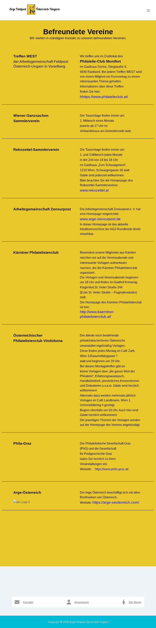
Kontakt (28, 602)
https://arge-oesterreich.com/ (115, 502)
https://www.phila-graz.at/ (111, 469)
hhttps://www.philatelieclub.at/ (104, 97)
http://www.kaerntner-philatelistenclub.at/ (97, 314)
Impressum (81, 602)
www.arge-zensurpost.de (100, 219)
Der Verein (135, 602)
